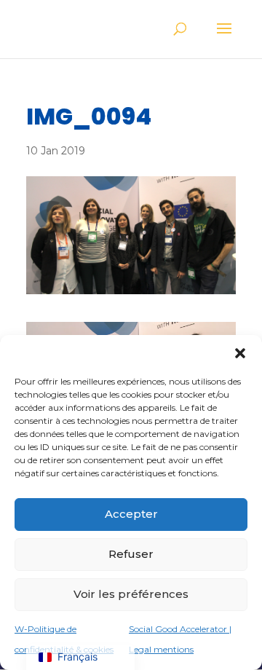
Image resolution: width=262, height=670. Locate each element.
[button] (240, 353)
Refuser (131, 554)
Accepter (131, 514)
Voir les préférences (131, 594)
